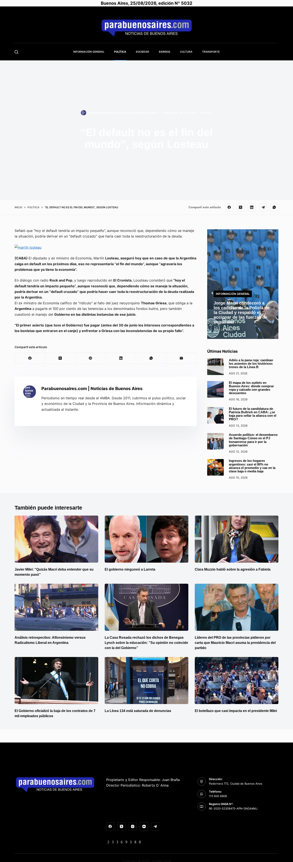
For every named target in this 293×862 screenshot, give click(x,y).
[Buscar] (16, 52)
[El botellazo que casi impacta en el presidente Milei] (236, 680)
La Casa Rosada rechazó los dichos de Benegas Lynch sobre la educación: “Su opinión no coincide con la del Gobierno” (146, 643)
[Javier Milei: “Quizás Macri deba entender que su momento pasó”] (56, 539)
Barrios (164, 51)
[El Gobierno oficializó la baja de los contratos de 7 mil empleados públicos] (56, 680)
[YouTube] (144, 826)
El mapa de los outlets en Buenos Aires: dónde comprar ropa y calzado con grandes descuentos (251, 388)
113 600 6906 (218, 796)
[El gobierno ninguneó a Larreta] (146, 539)
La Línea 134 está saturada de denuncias (138, 711)
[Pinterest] (91, 358)
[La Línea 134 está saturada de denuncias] (146, 680)
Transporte (211, 51)
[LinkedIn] (252, 207)
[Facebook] (229, 207)
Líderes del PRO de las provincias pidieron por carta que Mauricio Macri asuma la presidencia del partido (235, 643)
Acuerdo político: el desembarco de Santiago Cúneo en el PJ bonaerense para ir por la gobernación (253, 440)
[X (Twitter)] (241, 207)
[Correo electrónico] (181, 358)
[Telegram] (263, 207)
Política (120, 51)
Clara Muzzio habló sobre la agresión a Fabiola (232, 569)
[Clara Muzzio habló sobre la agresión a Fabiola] (236, 539)
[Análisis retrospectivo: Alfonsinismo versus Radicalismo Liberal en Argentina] (56, 607)
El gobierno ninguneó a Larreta (130, 569)
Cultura (186, 51)
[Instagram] (133, 826)
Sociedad (142, 51)
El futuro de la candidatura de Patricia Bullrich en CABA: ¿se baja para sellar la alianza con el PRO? (252, 414)
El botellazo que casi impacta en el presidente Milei (236, 711)
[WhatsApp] (274, 207)
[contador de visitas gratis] (124, 842)
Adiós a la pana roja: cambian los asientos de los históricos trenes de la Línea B (251, 363)
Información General (88, 51)
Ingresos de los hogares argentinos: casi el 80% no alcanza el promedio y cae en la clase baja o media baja (252, 466)
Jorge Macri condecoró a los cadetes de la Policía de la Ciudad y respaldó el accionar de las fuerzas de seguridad (242, 312)
